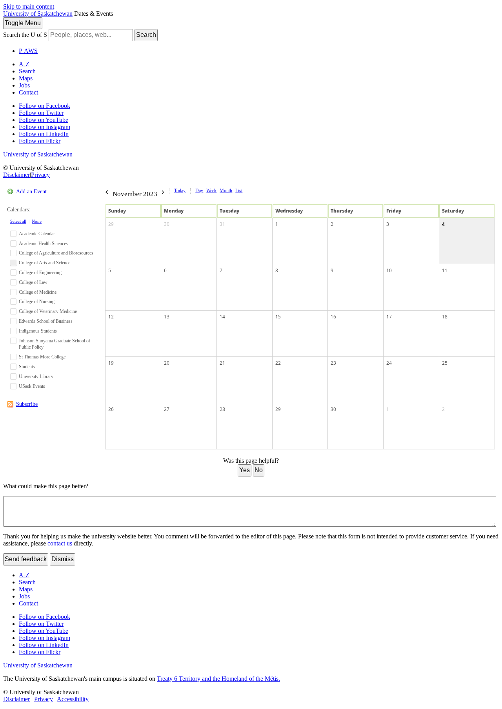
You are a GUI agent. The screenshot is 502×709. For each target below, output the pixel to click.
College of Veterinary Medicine (48, 311)
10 (389, 270)
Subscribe (27, 404)
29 (111, 224)
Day (199, 190)
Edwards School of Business (46, 321)
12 (111, 316)
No (259, 470)
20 (166, 363)
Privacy (40, 174)
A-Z (24, 64)
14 (222, 316)
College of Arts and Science (44, 262)
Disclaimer (16, 174)
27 (166, 409)
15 (278, 316)
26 (111, 409)
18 (444, 316)
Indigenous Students (38, 331)
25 (444, 363)
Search (146, 34)
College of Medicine (37, 292)
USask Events (32, 386)
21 (222, 363)
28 (222, 409)
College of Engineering (40, 272)
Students (27, 366)
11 (444, 270)
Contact (28, 92)
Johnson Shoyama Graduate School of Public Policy (54, 344)
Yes (244, 470)
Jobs (24, 85)
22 (278, 363)
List (238, 190)
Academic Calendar (37, 233)
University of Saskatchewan (38, 13)
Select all (18, 221)
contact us (59, 543)
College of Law (33, 282)
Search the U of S (25, 34)
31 (222, 224)
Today (180, 190)
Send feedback (26, 559)
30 (166, 224)
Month (226, 190)
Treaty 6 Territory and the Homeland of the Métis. (218, 678)
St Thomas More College (42, 357)
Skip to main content (28, 6)
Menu (23, 23)
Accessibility (73, 699)
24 (389, 363)
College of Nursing (37, 301)
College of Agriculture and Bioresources (56, 253)
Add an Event (31, 192)
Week (211, 190)
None (37, 221)
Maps (26, 78)
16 (333, 316)
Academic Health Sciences (43, 243)
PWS (28, 50)
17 (389, 316)
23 (333, 363)
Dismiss (62, 559)
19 (111, 363)
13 (166, 316)
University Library (36, 376)
